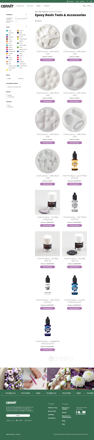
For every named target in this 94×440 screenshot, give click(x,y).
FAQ (77, 1)
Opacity (8, 92)
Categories (9, 14)
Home (36, 11)
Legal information (10, 434)
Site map (18, 434)
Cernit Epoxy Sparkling (9, 19)
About (89, 6)
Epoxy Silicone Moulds (9, 21)
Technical (8, 102)
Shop (40, 11)
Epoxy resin (30, 6)
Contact (82, 1)
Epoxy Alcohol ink (21, 18)
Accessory (46, 6)
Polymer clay (20, 6)
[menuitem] (77, 1)
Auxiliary (38, 6)
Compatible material (12, 83)
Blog (84, 6)
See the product (47, 60)
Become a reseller (65, 408)
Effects (8, 75)
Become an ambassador (66, 416)
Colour (8, 27)
